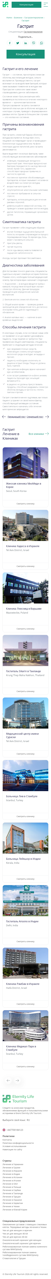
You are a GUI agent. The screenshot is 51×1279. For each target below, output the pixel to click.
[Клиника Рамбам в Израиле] (25, 977)
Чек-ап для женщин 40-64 (15, 1233)
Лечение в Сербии (12, 1190)
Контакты (7, 1139)
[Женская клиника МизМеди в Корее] (25, 477)
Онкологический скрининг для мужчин (22, 1243)
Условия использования (14, 1146)
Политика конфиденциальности (18, 1143)
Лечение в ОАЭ (10, 1183)
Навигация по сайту (12, 1149)
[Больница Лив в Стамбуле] (25, 790)
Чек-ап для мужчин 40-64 (15, 1237)
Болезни (18, 17)
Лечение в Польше (12, 1187)
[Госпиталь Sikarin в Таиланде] (25, 665)
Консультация (26, 4)
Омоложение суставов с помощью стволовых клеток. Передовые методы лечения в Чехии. (25, 1225)
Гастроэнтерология (33, 17)
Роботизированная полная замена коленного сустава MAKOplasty (25, 1248)
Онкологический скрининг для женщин (22, 1240)
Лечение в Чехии (11, 1206)
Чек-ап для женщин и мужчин (17, 1230)
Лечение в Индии (11, 1174)
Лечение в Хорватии (13, 1203)
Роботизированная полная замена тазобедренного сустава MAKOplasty (20, 1253)
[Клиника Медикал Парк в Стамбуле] (25, 1040)
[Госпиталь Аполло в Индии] (25, 915)
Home (9, 17)
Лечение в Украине (12, 1200)
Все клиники (36, 434)
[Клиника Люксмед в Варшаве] (25, 602)
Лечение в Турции (12, 1196)
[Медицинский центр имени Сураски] (25, 727)
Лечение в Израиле (12, 1170)
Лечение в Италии (12, 1180)
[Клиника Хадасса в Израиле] (25, 540)
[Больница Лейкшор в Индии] (25, 852)
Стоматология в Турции (14, 1258)
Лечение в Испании (12, 1177)
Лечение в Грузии (11, 1167)
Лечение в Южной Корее (15, 1209)
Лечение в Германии (13, 1164)
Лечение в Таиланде (13, 1193)
